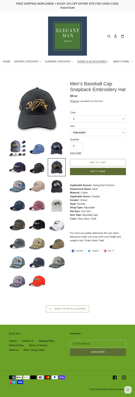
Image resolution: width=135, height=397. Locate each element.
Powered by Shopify (117, 389)
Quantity (74, 139)
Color (73, 112)
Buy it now (98, 171)
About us (14, 349)
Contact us (27, 340)
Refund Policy (16, 345)
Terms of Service (38, 345)
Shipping (74, 101)
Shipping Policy (46, 340)
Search (13, 340)
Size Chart (75, 153)
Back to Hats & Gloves (70, 309)
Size (72, 126)
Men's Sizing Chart (34, 349)
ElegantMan (101, 389)
